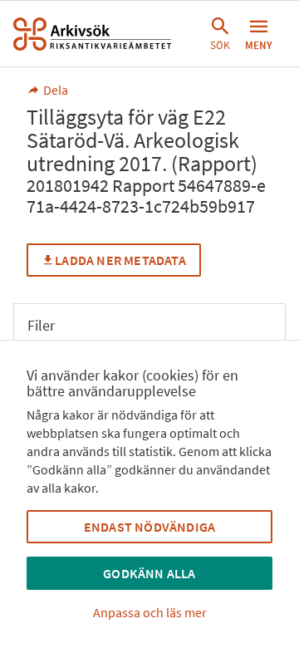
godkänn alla (149, 573)
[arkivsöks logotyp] (92, 34)
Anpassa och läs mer (150, 612)
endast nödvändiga (149, 526)
